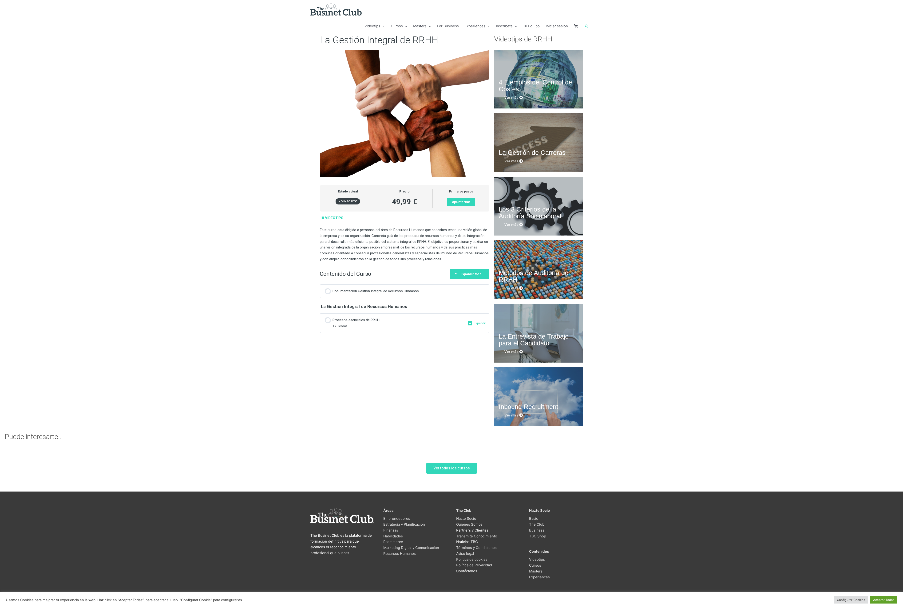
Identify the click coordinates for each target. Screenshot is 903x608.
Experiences (539, 577)
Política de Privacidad (474, 565)
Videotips (537, 559)
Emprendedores (396, 518)
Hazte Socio (466, 518)
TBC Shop (537, 536)
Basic (533, 518)
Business (536, 530)
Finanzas (390, 530)
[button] (586, 26)
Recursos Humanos (399, 553)
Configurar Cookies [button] (851, 600)
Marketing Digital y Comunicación (411, 547)
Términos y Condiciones (476, 547)
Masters (536, 571)
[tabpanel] (404, 238)
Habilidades (393, 536)
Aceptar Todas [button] (883, 600)
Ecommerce (393, 542)
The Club (536, 524)
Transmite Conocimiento (476, 536)
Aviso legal (465, 553)
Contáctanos (466, 571)
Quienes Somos (469, 524)
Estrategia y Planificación (404, 524)
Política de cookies (471, 559)
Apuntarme (461, 202)
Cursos (535, 565)
